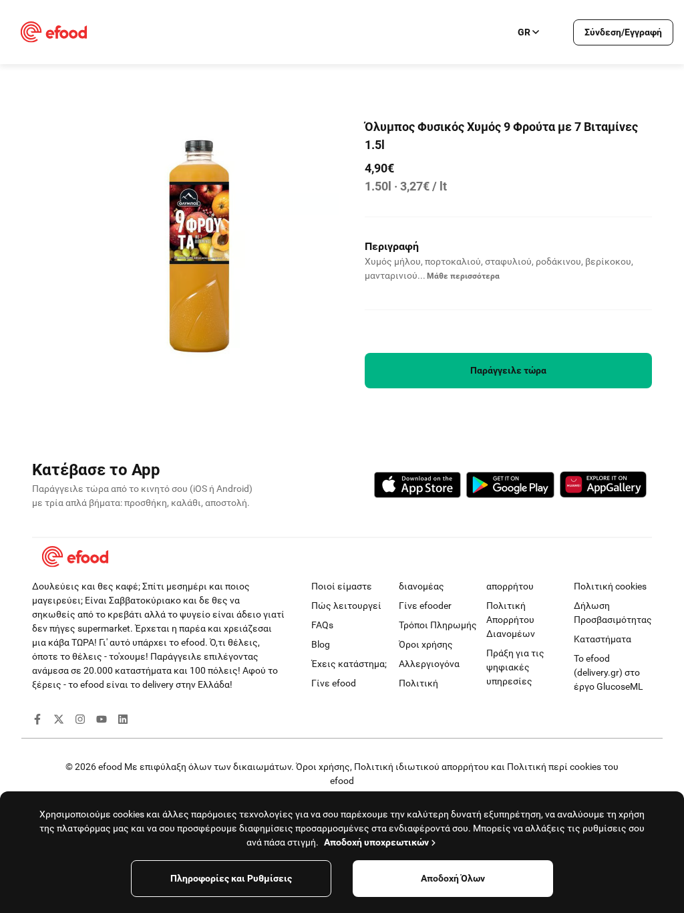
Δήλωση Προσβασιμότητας (613, 612)
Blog (320, 644)
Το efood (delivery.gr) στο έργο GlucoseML (608, 672)
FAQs (322, 625)
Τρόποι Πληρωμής (438, 625)
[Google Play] (510, 487)
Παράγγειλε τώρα (508, 370)
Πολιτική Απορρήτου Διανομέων (510, 619)
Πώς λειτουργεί (346, 605)
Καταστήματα (602, 639)
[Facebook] (37, 721)
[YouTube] (101, 721)
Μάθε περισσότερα (463, 276)
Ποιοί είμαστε (341, 586)
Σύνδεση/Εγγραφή (623, 32)
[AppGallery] (603, 486)
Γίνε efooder (425, 605)
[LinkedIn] (123, 721)
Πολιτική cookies (610, 586)
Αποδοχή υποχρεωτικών (376, 842)
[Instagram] (80, 721)
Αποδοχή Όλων (453, 878)
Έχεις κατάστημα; (349, 663)
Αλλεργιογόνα (429, 663)
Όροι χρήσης (426, 644)
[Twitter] (58, 721)
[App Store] (417, 487)
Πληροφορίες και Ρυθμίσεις (231, 878)
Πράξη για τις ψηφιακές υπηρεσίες (515, 667)
